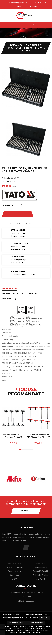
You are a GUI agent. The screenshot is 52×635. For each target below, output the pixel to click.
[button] (19, 25)
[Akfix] (14, 479)
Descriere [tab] (9, 288)
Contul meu (14, 575)
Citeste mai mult (16, 623)
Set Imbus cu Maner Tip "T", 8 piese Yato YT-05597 (38, 436)
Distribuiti (8, 223)
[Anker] (38, 479)
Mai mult (26, 510)
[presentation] (4, 139)
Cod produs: (6, 178)
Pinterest (29, 223)
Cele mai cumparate (15, 567)
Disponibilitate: (7, 181)
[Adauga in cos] (5, 427)
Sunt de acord (36, 623)
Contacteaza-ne (14, 571)
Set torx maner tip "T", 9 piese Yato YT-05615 (13, 436)
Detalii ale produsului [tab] (19, 293)
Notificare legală (40, 567)
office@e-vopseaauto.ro (18, 3)
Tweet (18, 223)
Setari (44, 618)
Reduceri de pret (14, 563)
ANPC (14, 579)
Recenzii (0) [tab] (10, 298)
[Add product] (26, 214)
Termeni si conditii (40, 571)
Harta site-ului (40, 579)
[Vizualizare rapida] (21, 427)
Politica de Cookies (40, 575)
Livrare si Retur (41, 563)
